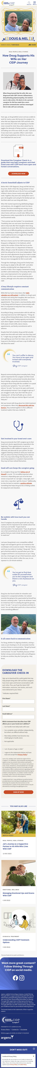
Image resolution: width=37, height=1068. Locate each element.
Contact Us (15, 1029)
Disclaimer (24, 1029)
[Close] (34, 1056)
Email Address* (7, 714)
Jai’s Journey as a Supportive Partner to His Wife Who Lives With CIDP (15, 846)
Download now (18, 174)
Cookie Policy (23, 1064)
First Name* (6, 698)
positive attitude (26, 483)
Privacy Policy (22, 755)
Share (33, 45)
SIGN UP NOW (18, 792)
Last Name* (6, 706)
